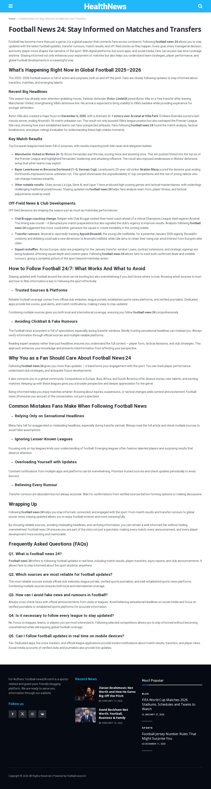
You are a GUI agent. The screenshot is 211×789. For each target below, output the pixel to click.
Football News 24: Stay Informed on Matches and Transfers (52, 18)
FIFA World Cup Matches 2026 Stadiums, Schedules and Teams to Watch (168, 704)
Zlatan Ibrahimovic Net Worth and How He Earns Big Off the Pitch (117, 692)
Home (12, 18)
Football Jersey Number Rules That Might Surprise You (169, 736)
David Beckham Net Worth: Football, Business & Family (113, 714)
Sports (147, 728)
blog (145, 694)
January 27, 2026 (154, 714)
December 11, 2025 (154, 744)
